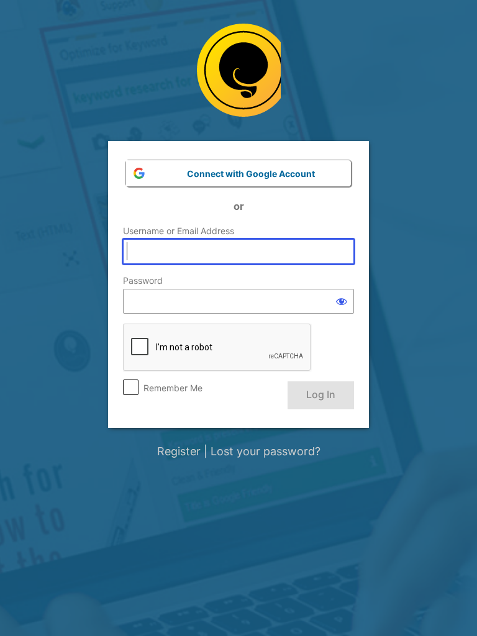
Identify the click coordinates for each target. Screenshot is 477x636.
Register (179, 451)
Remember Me (172, 388)
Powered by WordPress (239, 75)
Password (143, 280)
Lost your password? (265, 451)
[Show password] (341, 301)
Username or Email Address (178, 230)
